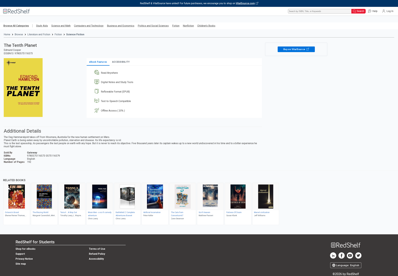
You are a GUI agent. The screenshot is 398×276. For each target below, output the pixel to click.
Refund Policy (97, 253)
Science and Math (61, 25)
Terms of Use (97, 248)
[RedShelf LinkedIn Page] (333, 257)
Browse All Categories (16, 25)
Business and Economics (120, 25)
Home (7, 34)
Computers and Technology (89, 25)
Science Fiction (75, 34)
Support (20, 253)
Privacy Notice (24, 258)
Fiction (175, 25)
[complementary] (199, 198)
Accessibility (96, 258)
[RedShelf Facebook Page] (341, 257)
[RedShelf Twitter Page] (358, 257)
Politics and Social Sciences (153, 25)
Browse (19, 34)
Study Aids (42, 25)
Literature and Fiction (38, 34)
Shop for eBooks (25, 248)
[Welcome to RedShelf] (16, 11)
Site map (21, 263)
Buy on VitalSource (294, 49)
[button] (175, 73)
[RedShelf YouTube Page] (350, 257)
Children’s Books (206, 25)
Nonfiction (188, 25)
